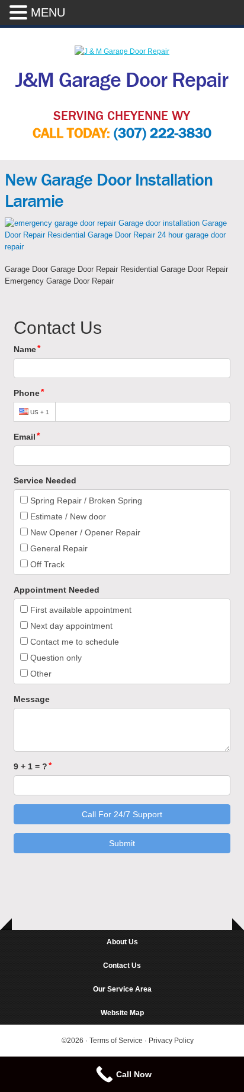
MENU (48, 12)
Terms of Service (117, 1040)
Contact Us (122, 965)
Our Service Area (122, 989)
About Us (122, 942)
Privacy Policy (171, 1040)
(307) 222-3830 (162, 133)
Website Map (122, 1013)
